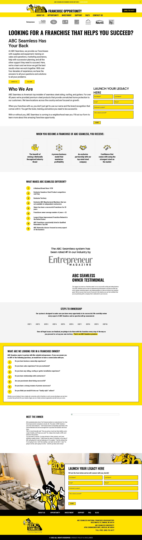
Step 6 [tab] (71, 324)
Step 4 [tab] (55, 324)
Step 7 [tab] (80, 324)
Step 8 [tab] (88, 324)
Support (78, 15)
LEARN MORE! (83, 2)
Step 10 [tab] (105, 324)
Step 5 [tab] (63, 324)
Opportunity (53, 15)
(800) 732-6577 (109, 530)
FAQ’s (87, 15)
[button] (14, 82)
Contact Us (98, 15)
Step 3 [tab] (46, 324)
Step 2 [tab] (38, 324)
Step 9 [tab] (96, 324)
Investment (66, 15)
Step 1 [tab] (29, 324)
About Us (40, 15)
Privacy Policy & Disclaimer (82, 538)
